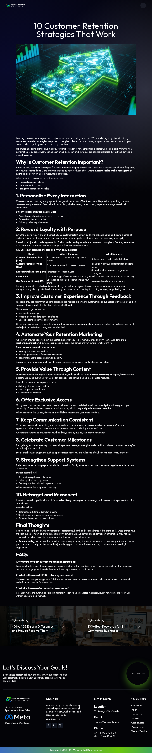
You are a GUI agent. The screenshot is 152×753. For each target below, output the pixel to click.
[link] (15, 5)
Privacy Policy (137, 727)
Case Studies (137, 722)
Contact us (136, 705)
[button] (53, 719)
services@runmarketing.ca (106, 722)
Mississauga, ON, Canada (106, 711)
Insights (134, 710)
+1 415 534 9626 (106, 736)
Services (135, 718)
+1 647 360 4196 (107, 733)
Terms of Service (139, 731)
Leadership (136, 714)
